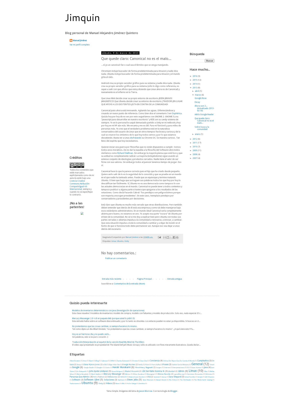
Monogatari (151, 374)
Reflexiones (112, 377)
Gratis (107, 367)
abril (197, 91)
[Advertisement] (142, 269)
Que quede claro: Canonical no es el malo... (204, 120)
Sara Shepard (175, 377)
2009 (195, 150)
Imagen (159, 367)
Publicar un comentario (116, 258)
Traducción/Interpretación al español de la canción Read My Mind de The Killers (108, 342)
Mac (205, 371)
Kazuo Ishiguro (116, 371)
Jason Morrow (145, 391)
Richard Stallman (125, 153)
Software (76, 380)
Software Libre (91, 379)
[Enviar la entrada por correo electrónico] (159, 237)
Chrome (135, 361)
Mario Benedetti (82, 374)
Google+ (100, 367)
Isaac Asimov (196, 367)
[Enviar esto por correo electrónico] (164, 237)
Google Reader (89, 367)
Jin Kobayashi (81, 371)
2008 (195, 154)
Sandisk (156, 377)
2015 (195, 80)
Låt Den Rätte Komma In (153, 371)
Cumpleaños (203, 361)
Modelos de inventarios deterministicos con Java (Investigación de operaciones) (108, 310)
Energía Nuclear (128, 364)
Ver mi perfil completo (80, 45)
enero (198, 134)
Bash (91, 361)
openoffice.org (179, 374)
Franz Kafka (156, 364)
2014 (195, 84)
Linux (113, 241)
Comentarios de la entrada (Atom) (129, 284)
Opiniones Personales (195, 374)
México (127, 374)
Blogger (173, 391)
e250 (104, 364)
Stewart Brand (161, 380)
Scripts (200, 377)
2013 (195, 88)
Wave (117, 383)
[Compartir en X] (171, 237)
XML (123, 383)
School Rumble (189, 377)
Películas (209, 374)
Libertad (171, 371)
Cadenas (104, 361)
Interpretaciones (178, 367)
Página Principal (144, 279)
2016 (195, 76)
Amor (85, 361)
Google (75, 367)
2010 (195, 147)
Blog (97, 361)
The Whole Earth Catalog (203, 380)
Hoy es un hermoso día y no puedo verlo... (91, 334)
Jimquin (82, 17)
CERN (112, 361)
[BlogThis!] (167, 237)
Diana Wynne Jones (92, 364)
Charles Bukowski (122, 361)
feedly (140, 364)
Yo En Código (131, 383)
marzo (198, 95)
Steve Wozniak (148, 380)
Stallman (121, 380)
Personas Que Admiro (80, 377)
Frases (165, 364)
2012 (195, 139)
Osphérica (177, 113)
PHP (94, 377)
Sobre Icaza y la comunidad (202, 128)
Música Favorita (164, 374)
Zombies (142, 383)
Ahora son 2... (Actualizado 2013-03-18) (204, 108)
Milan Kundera (138, 374)
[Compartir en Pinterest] (177, 237)
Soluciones (109, 380)
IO (188, 367)
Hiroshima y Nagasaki (144, 367)
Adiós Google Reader (204, 114)
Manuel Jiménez (80, 40)
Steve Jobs (132, 379)
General (197, 364)
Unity (126, 241)
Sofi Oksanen (209, 377)
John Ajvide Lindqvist (98, 371)
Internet (167, 367)
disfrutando (135, 138)
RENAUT (123, 377)
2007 (195, 158)
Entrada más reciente (111, 279)
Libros (181, 371)
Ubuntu (120, 241)
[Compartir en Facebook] (174, 237)
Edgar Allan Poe (114, 364)
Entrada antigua (174, 279)
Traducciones (74, 383)
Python (101, 377)
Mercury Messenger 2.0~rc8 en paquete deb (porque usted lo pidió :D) (103, 318)
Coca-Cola (143, 361)
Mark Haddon (96, 374)
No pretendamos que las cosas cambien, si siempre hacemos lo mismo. (104, 326)
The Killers (173, 380)
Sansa (164, 377)
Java (206, 367)
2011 (195, 143)
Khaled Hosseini (132, 371)
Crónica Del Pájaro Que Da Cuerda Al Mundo (179, 361)
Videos (109, 383)
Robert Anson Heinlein (137, 377)
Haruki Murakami (121, 367)
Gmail (212, 364)
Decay (197, 102)
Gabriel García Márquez (180, 364)
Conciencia (155, 361)
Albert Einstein (75, 361)
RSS (149, 377)
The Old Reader (185, 380)
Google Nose (200, 98)
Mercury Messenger (112, 374)
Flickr (147, 364)
